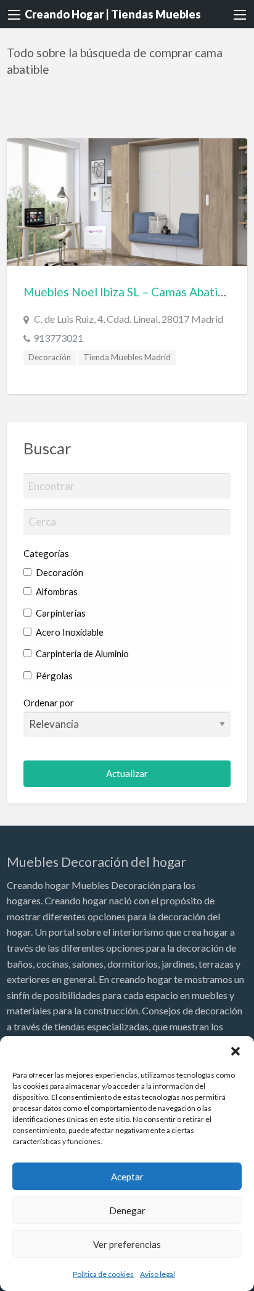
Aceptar (127, 1176)
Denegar (127, 1210)
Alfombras (56, 591)
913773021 (58, 338)
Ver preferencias (127, 1244)
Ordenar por (48, 702)
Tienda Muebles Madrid (127, 357)
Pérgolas (53, 675)
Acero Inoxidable (69, 632)
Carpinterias (60, 612)
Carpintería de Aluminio (81, 653)
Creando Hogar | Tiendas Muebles (113, 14)
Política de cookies (103, 1274)
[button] (235, 1051)
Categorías (46, 553)
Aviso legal (157, 1274)
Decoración (49, 357)
